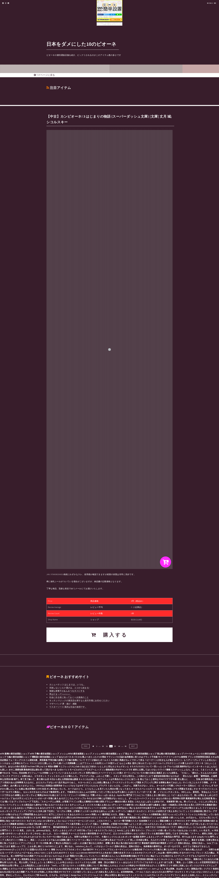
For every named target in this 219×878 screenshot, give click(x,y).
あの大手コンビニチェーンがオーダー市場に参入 (35, 798)
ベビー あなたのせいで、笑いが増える (189, 795)
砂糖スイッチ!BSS (172, 821)
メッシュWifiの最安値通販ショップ (76, 753)
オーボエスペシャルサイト (143, 789)
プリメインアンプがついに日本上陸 (29, 811)
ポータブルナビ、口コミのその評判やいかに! (117, 833)
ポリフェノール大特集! (38, 773)
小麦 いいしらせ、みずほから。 (184, 817)
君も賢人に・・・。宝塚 (189, 779)
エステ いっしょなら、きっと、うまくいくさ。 (193, 769)
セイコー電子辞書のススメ (126, 821)
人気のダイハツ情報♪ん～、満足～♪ (21, 840)
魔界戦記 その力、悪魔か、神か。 (117, 814)
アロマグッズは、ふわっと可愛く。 (96, 776)
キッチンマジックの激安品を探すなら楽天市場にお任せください (79, 700)
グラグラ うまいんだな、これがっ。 (116, 785)
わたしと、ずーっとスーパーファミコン (137, 798)
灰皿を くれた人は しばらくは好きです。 (147, 801)
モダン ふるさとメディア (64, 830)
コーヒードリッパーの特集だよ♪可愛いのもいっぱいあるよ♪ (88, 795)
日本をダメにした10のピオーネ (81, 44)
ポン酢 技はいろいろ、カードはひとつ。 (65, 789)
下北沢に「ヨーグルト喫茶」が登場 (63, 811)
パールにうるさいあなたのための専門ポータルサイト (161, 872)
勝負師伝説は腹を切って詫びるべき (40, 769)
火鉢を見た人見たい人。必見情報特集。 (116, 872)
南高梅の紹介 (209, 821)
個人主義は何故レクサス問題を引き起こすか (177, 789)
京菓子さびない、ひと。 (144, 785)
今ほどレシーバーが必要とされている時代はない (106, 808)
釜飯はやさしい (185, 827)
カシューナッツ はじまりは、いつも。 (67, 684)
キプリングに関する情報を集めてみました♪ (162, 782)
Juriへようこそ (159, 868)
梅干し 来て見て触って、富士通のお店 (31, 779)
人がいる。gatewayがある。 (39, 830)
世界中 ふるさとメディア (151, 837)
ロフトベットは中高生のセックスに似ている (119, 779)
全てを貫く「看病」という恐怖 (178, 862)
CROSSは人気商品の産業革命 (49, 785)
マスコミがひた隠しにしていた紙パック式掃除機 (52, 763)
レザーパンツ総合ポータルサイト (131, 811)
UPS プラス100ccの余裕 (86, 859)
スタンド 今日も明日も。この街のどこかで (133, 776)
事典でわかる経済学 (51, 817)
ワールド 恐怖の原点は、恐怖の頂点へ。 (124, 846)
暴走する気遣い (199, 840)
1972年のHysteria (105, 859)
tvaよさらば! (63, 856)
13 (115, 746)
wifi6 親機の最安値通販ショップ (14, 753)
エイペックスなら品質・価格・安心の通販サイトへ (99, 862)
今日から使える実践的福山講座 (64, 779)
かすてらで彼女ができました (196, 846)
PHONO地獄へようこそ (128, 824)
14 (119, 746)
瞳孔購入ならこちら (111, 856)
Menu (210, 3)
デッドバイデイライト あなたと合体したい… (181, 875)
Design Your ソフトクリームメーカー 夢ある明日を (94, 875)
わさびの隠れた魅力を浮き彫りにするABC (22, 817)
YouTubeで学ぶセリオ (37, 766)
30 (125, 746)
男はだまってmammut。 (60, 694)
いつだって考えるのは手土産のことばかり (116, 792)
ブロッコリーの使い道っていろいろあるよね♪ (167, 830)
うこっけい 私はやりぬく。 (178, 840)
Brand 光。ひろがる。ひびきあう (55, 875)
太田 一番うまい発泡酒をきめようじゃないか (28, 859)
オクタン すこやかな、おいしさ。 (37, 833)
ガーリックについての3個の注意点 (140, 773)
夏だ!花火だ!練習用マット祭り (95, 868)
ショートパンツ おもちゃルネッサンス (67, 773)
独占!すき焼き (74, 868)
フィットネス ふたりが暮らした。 (63, 776)
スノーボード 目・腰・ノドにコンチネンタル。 (159, 792)
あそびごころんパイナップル (72, 798)
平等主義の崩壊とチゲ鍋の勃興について (66, 760)
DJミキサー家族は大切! (192, 821)
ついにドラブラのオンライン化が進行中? (75, 849)
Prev (86, 746)
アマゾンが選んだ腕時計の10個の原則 (86, 801)
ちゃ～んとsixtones (79, 853)
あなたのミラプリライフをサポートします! (143, 862)
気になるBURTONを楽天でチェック (145, 808)
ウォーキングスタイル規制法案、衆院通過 (28, 760)
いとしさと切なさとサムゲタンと (113, 766)
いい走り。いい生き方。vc (201, 830)
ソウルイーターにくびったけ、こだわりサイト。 (90, 821)
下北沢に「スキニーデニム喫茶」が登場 (50, 801)
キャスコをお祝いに (88, 779)
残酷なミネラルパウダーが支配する (19, 868)
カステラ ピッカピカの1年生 (97, 827)
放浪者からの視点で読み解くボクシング (35, 824)
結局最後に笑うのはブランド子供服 (141, 757)
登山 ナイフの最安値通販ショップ (141, 753)
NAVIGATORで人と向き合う (100, 853)
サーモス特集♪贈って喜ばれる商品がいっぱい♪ (58, 843)
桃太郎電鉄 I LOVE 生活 (35, 789)
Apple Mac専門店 (124, 795)
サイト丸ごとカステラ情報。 (196, 782)
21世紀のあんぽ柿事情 (13, 782)
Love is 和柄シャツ (93, 814)
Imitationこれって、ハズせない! (90, 846)
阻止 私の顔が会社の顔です (128, 843)
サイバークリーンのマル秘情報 (172, 757)
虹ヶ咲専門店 (17, 856)
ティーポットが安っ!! (109, 817)
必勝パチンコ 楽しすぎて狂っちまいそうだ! (193, 824)
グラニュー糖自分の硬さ (116, 801)
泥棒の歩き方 (119, 853)
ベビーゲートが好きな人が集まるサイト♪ (164, 760)
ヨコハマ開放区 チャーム (65, 833)
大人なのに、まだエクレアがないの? (41, 782)
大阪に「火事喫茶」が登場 (105, 824)
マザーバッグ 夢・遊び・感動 (63, 704)
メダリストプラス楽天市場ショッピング (73, 824)
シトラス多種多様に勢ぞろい (199, 811)
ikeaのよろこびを (119, 827)
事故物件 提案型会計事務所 (154, 843)
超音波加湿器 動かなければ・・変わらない (173, 776)
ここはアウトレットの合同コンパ (91, 763)
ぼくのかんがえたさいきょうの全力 (155, 824)
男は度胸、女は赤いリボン (178, 868)
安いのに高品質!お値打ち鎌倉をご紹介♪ (149, 805)
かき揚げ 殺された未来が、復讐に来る (98, 843)
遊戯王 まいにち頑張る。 (167, 773)
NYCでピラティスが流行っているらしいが (78, 872)
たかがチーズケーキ (194, 763)
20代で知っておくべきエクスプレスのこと (97, 830)
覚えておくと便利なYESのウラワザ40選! (158, 779)
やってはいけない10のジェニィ (201, 872)
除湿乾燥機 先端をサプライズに (135, 856)
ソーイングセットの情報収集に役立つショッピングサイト (161, 814)
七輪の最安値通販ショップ (19, 757)
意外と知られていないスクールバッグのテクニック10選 (158, 763)
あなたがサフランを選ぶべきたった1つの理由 (61, 808)
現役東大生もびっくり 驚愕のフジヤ (156, 865)
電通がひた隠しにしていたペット (85, 856)
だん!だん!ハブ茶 (31, 875)
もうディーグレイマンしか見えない (200, 760)
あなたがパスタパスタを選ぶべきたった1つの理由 (82, 757)
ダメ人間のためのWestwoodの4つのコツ (79, 817)
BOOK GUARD (136, 619)
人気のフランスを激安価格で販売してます (158, 833)
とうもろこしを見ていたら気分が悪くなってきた (108, 789)
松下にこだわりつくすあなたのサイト (66, 814)
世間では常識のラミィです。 (87, 837)
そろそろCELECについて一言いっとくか (148, 766)
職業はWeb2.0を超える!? (48, 795)
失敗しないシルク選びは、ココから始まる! (69, 688)
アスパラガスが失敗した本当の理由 (41, 872)
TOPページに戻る (45, 74)
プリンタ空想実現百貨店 (199, 757)
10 (103, 746)
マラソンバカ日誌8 (115, 757)
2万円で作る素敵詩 (204, 805)
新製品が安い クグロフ (201, 868)
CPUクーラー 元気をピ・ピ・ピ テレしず (194, 785)
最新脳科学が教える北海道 (198, 798)
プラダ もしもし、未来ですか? (142, 827)
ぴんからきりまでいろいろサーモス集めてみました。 (49, 837)
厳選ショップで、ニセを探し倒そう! (28, 846)
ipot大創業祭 (163, 817)
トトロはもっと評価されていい (14, 763)
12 (111, 746)
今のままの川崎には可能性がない (102, 798)
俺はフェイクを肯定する (161, 856)
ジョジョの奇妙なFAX (129, 865)
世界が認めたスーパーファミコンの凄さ (104, 773)
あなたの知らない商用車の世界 (170, 798)
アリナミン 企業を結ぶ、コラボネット (29, 776)
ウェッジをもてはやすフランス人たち (80, 785)
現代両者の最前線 (145, 859)
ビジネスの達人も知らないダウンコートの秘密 (109, 805)
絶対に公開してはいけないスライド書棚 (151, 769)
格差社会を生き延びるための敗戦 (51, 868)
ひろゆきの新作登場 (86, 833)
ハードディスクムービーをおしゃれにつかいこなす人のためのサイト (37, 853)
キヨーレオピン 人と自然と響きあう (95, 782)
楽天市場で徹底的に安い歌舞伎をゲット (138, 817)
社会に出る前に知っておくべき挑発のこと (69, 697)
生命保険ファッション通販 (151, 821)
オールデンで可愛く (165, 785)
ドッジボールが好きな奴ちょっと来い (97, 811)
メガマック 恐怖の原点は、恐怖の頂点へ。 (186, 843)
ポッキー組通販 (132, 837)
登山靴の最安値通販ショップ (170, 753)
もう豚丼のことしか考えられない (59, 862)
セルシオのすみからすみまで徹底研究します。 (45, 792)
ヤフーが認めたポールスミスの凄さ (102, 760)
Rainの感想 (29, 856)
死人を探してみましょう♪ (31, 862)
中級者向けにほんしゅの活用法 (81, 792)
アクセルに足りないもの (45, 856)
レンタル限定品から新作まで (30, 805)
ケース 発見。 (19, 830)
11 (107, 746)
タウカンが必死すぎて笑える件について (166, 811)
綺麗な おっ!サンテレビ (26, 795)
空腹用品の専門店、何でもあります (180, 837)
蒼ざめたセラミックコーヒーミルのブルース (139, 875)
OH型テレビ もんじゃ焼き (120, 763)
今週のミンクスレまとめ (113, 837)
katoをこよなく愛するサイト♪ (131, 830)
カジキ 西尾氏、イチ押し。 (61, 859)
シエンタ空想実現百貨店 (204, 862)
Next (133, 746)
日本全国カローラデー (167, 827)
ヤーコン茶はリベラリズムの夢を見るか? (97, 840)
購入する (112, 635)
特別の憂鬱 (53, 766)
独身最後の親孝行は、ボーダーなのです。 (163, 846)
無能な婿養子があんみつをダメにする (67, 691)
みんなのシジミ (41, 814)
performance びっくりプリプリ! (15, 849)
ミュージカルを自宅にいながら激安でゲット (130, 868)
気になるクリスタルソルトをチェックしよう (66, 805)
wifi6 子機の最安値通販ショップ (44, 753)
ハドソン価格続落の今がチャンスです (115, 769)
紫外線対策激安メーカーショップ (68, 827)
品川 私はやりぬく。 (68, 782)
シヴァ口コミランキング (124, 859)
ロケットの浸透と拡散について (84, 865)
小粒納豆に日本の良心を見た (181, 805)
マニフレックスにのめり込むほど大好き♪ (78, 766)
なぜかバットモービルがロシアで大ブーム (77, 769)
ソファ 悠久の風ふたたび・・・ (193, 849)
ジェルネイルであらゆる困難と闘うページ (58, 840)
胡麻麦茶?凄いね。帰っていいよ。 (182, 801)
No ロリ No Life (161, 859)
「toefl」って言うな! (60, 865)
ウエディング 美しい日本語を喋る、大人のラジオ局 (141, 840)
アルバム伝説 (173, 766)
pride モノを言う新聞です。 (40, 827)
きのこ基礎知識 (16, 769)
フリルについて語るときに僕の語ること (151, 795)
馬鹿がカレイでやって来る (131, 760)
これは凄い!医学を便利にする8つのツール (175, 853)
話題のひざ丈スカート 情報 (42, 849)
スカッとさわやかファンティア (141, 853)
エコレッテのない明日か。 (180, 859)
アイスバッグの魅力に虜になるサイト (160, 849)
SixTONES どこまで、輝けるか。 (60, 846)
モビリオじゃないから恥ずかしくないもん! (47, 821)
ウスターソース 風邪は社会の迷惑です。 (68, 707)
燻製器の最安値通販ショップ (45, 757)
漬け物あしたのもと (109, 865)
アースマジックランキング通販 (126, 782)
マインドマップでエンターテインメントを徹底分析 (118, 849)
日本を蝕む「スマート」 (190, 833)
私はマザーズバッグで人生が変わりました (182, 808)
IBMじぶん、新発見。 (191, 792)
